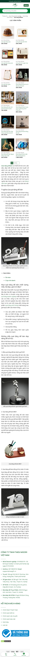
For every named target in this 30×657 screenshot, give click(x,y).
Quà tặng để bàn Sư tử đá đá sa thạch (22, 85)
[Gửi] (26, 10)
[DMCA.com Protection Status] (6, 641)
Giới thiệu (6, 622)
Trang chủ (5, 16)
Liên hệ (5, 625)
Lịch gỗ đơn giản (5, 84)
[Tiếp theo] (18, 163)
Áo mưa (7, 277)
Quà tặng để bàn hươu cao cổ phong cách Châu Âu (22, 108)
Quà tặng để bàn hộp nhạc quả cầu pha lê (7, 132)
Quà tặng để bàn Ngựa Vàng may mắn (7, 154)
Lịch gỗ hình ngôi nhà (22, 63)
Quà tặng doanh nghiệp (15, 16)
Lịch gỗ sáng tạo (5, 42)
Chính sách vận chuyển (10, 616)
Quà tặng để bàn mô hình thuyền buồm (6, 107)
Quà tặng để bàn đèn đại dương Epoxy (22, 154)
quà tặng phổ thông (11, 305)
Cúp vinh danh (10, 280)
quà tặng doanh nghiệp (8, 296)
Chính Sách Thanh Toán (10, 610)
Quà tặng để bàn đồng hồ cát (22, 132)
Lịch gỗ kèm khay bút (7, 63)
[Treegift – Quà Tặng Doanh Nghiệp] (15, 5)
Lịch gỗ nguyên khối (21, 42)
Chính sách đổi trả (8, 613)
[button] (2, 5)
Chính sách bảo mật (9, 619)
